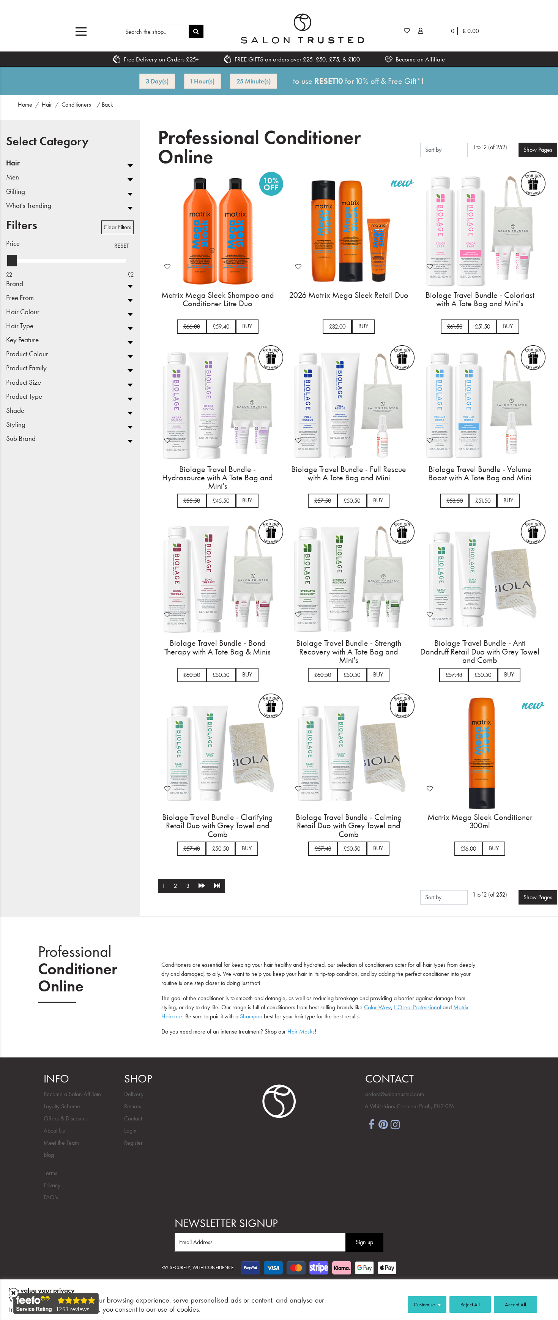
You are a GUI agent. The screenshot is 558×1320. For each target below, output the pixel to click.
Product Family (26, 368)
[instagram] (395, 1124)
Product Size (23, 383)
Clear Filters (117, 227)
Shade (15, 411)
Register (133, 1143)
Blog (49, 1155)
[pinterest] (383, 1124)
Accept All (515, 1304)
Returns (132, 1106)
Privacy (52, 1185)
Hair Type (19, 326)
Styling (15, 425)
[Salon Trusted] (302, 28)
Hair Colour (22, 312)
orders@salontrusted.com (394, 1094)
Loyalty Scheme (62, 1106)
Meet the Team (61, 1143)
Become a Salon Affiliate (72, 1094)
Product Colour (27, 354)
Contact (133, 1118)
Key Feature (22, 340)
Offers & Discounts (66, 1118)
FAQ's (51, 1197)
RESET (121, 246)
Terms (50, 1173)
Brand (14, 284)
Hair (13, 163)
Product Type (24, 397)
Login (130, 1130)
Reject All (470, 1304)
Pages (537, 150)
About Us (54, 1130)
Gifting (15, 192)
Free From (20, 298)
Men (12, 177)
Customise (424, 1304)
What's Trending (28, 206)
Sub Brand (21, 439)
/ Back (105, 105)
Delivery (133, 1094)
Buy (247, 326)
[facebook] (371, 1124)
